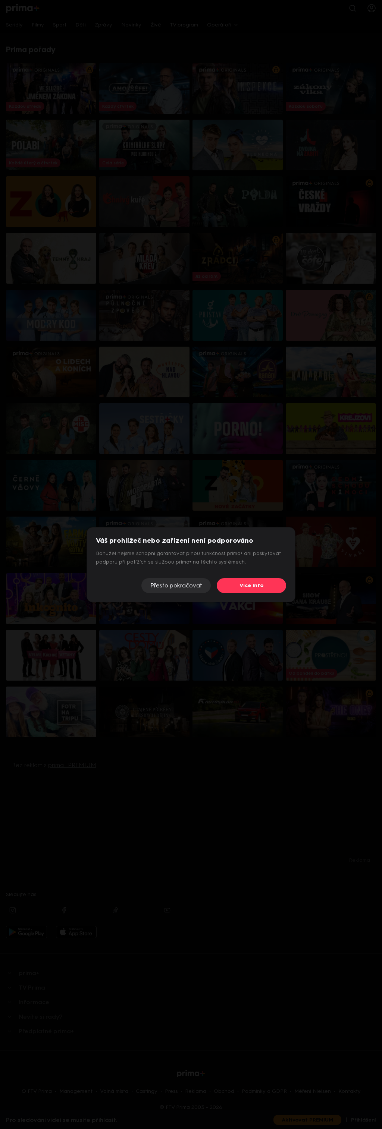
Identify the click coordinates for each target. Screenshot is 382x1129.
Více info (251, 585)
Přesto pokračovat (176, 585)
